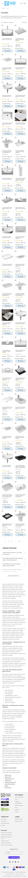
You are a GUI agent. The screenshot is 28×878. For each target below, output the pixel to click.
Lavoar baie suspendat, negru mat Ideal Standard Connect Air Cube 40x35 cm (20, 466)
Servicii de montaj (5, 840)
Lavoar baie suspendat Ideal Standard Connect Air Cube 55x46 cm (6, 151)
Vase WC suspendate (10, 784)
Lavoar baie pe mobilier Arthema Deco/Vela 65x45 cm (6, 323)
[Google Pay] (5, 802)
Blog (16, 807)
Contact (16, 811)
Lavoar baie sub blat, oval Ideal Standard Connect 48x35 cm (7, 525)
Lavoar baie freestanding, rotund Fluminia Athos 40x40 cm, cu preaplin (20, 179)
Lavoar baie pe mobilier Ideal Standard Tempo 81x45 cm (20, 265)
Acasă (3, 8)
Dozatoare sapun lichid (10, 782)
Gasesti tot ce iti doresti (6, 832)
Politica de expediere (8, 876)
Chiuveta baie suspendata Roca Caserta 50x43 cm (7, 265)
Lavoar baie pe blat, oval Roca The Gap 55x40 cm (7, 179)
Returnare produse (5, 823)
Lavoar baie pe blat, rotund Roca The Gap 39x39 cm (6, 351)
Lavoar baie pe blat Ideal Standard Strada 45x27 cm (20, 408)
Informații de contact (17, 876)
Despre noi (17, 809)
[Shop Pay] (5, 799)
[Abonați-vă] (21, 852)
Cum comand (4, 819)
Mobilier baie (8, 775)
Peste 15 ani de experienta (7, 845)
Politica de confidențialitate (20, 872)
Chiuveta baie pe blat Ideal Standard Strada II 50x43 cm (20, 437)
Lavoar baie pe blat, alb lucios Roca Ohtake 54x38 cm (20, 208)
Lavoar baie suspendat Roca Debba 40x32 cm (6, 96)
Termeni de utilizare (19, 874)
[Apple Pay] (5, 805)
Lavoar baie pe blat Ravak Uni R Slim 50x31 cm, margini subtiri (20, 495)
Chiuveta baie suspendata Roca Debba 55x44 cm (20, 323)
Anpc (16, 799)
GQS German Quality (9, 872)
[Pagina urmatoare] (22, 541)
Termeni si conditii (19, 797)
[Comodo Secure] (5, 810)
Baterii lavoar (8, 777)
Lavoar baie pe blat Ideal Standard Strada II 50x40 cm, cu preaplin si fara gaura (7, 495)
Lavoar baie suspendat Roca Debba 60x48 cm (6, 466)
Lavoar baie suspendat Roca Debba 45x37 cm (6, 237)
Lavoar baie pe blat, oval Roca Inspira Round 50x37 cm (7, 379)
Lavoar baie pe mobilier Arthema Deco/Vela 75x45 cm (20, 237)
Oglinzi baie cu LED (9, 778)
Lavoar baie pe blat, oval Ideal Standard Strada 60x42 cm (20, 379)
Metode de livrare (19, 819)
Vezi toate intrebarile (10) (13, 575)
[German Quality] (6, 796)
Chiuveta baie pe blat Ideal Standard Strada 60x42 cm (19, 39)
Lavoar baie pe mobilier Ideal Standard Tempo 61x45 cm (6, 68)
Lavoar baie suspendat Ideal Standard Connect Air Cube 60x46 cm (20, 294)
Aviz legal (23, 876)
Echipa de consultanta (6, 843)
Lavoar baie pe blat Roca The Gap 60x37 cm (20, 68)
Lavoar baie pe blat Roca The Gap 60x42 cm (20, 351)
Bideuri (6, 785)
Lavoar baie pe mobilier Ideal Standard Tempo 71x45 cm (6, 437)
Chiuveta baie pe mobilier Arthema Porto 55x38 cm (20, 123)
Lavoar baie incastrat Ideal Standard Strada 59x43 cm (19, 151)
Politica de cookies (19, 805)
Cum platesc (3, 821)
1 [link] (5, 541)
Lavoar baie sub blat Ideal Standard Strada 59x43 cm (7, 124)
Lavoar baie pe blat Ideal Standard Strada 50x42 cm (20, 96)
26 (19, 541)
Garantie (3, 825)
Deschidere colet (18, 821)
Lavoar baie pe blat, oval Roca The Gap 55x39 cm (7, 39)
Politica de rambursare (10, 874)
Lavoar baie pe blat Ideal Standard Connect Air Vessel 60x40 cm (7, 294)
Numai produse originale (6, 834)
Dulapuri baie (8, 780)
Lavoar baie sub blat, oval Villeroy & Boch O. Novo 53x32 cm (7, 408)
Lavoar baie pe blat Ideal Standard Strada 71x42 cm (7, 208)
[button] (2, 3)
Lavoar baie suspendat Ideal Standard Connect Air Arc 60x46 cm (20, 525)
